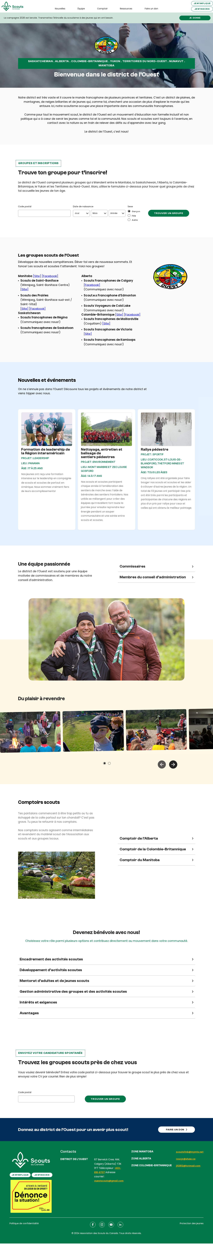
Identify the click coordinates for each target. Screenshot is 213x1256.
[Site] (37, 276)
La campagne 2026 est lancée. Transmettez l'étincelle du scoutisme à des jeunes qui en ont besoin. (58, 17)
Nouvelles (60, 8)
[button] (162, 764)
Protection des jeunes (191, 1223)
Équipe (81, 8)
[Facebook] (50, 276)
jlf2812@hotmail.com (188, 1165)
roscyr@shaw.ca (185, 1158)
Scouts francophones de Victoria (108, 329)
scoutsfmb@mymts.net (189, 1151)
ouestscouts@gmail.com (108, 1180)
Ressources (126, 8)
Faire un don (151, 8)
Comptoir (102, 8)
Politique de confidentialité (24, 1223)
